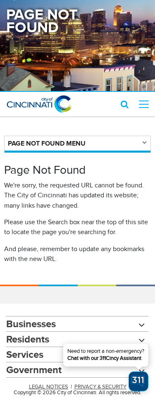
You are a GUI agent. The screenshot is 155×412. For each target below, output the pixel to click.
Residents (27, 339)
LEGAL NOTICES (48, 387)
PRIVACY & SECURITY (100, 387)
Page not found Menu (47, 143)
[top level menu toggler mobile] (144, 104)
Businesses (31, 323)
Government (34, 369)
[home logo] (39, 104)
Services (24, 354)
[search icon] (125, 104)
